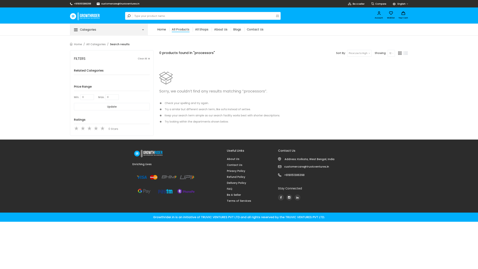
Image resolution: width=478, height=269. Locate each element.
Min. (76, 97)
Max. (101, 97)
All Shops (201, 29)
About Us (220, 29)
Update (112, 107)
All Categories (96, 44)
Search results (120, 44)
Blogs (237, 29)
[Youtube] (281, 197)
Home (161, 29)
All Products (180, 29)
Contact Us (255, 29)
